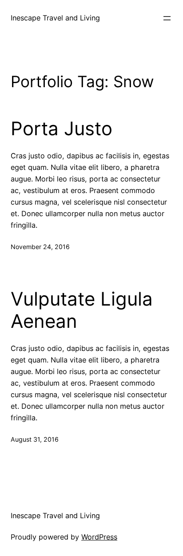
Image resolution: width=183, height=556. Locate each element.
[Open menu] (167, 18)
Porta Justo (61, 128)
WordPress (99, 536)
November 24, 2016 (40, 246)
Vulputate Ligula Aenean (82, 310)
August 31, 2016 (35, 439)
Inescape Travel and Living (55, 17)
